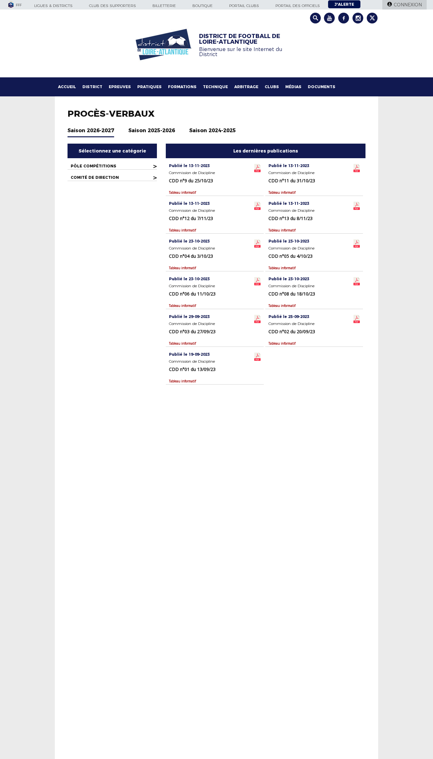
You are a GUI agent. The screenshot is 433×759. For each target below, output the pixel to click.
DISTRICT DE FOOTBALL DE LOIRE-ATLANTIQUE (239, 39)
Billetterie (164, 5)
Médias (293, 86)
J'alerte (344, 4)
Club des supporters (112, 5)
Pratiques (149, 86)
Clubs (272, 86)
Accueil (67, 86)
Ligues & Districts (53, 5)
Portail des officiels (297, 5)
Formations (182, 86)
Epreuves (120, 86)
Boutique (202, 5)
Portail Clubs (244, 5)
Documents (321, 86)
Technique (215, 86)
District (92, 86)
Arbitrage (246, 86)
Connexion (408, 5)
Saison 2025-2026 (151, 130)
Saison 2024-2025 (212, 130)
